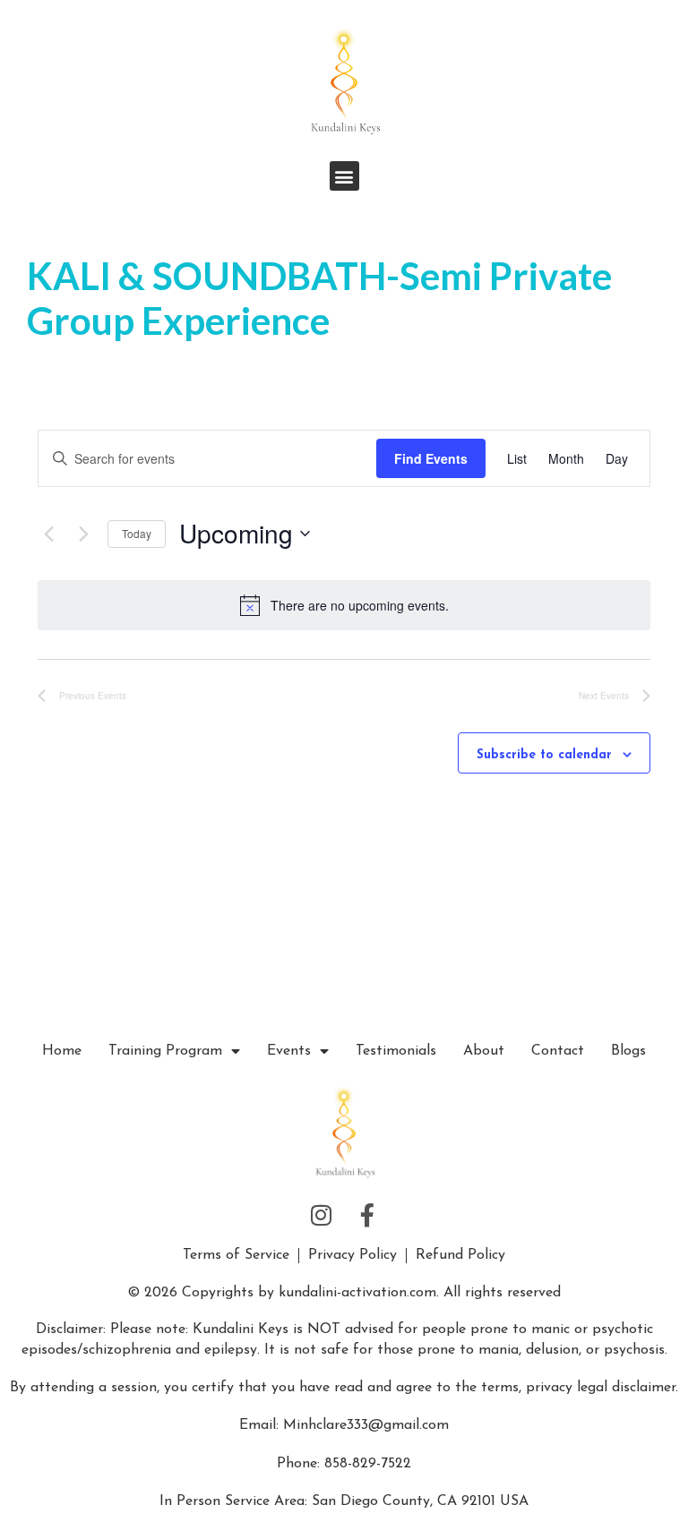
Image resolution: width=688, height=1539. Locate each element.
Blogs (628, 1051)
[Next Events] (83, 533)
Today (136, 533)
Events (289, 1051)
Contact (557, 1051)
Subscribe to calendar (544, 755)
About (483, 1051)
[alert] (360, 605)
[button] (344, 176)
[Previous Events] (48, 533)
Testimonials (396, 1051)
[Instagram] (321, 1215)
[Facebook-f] (367, 1215)
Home (62, 1051)
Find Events (431, 458)
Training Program (165, 1051)
